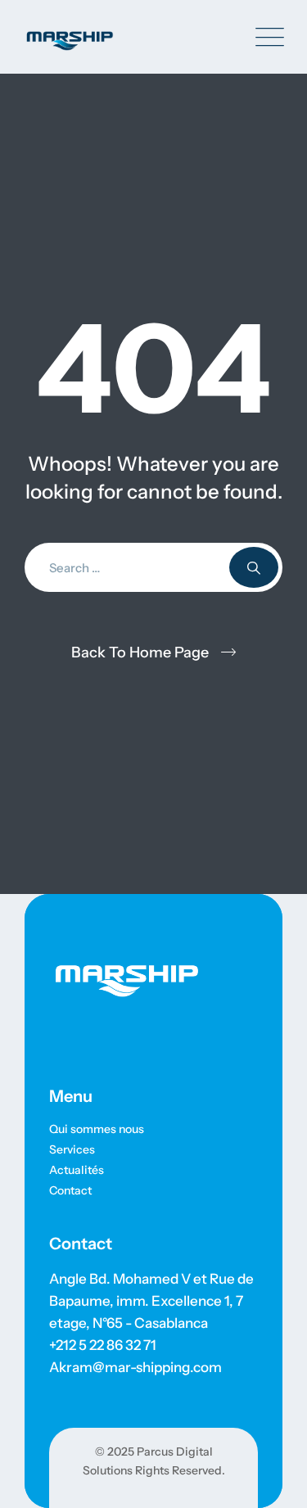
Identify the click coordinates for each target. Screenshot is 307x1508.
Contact (70, 1190)
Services (72, 1149)
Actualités (76, 1170)
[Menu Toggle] (266, 37)
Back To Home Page (140, 652)
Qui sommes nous (96, 1129)
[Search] (253, 567)
